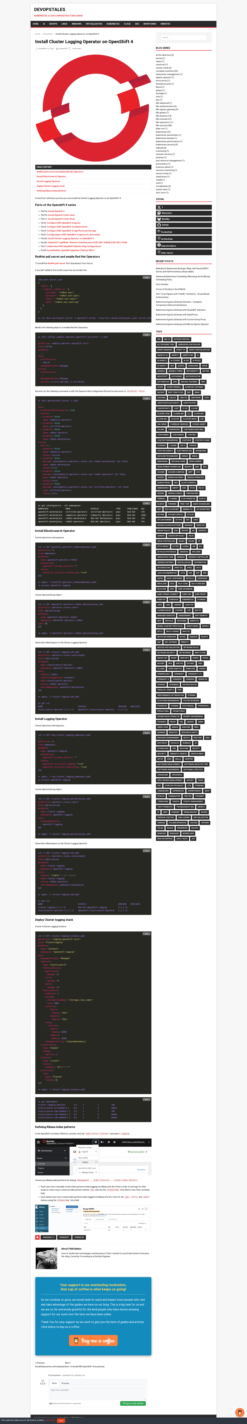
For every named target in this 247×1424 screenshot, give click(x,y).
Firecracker (192, 493)
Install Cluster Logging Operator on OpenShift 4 (71, 238)
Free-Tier (184, 504)
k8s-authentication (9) (166, 106)
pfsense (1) (161, 157)
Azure (160, 387)
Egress (160, 477)
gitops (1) (160, 90)
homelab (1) (161, 93)
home (35, 24)
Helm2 (181, 541)
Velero (204, 812)
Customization (184, 451)
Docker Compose (176, 472)
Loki (189, 610)
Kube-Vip (161, 600)
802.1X (167, 339)
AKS (172, 366)
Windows (76, 24)
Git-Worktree (203, 509)
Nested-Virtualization (168, 647)
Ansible (161, 371)
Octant (190, 663)
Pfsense (191, 695)
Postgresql (188, 706)
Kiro (172, 589)
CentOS (183, 398)
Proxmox (161, 722)
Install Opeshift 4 (56, 211)
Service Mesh (197, 754)
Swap (207, 791)
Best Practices (175, 392)
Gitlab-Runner (164, 520)
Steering (199, 786)
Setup (160, 759)
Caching (161, 398)
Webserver (182, 828)
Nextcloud (200, 653)
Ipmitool (178, 568)
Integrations (164, 568)
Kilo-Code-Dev (198, 584)
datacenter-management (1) (169, 74)
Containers (178, 435)
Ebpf (190, 472)
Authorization (193, 376)
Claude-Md (178, 414)
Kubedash (173, 600)
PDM (179, 690)
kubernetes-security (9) (167, 144)
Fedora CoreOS (175, 493)
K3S (197, 573)
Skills (178, 759)
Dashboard (201, 451)
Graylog (200, 525)
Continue (186, 440)
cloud (127, 24)
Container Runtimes (193, 430)
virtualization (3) (163, 186)
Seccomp (184, 748)
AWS (175, 382)
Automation (163, 382)
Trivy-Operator (165, 807)
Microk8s (181, 621)
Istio (198, 568)
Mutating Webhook (166, 637)
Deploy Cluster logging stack (51, 186)
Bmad (197, 392)
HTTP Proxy (163, 546)
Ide (194, 546)
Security (161, 754)
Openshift (63, 49)
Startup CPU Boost (174, 786)
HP (199, 541)
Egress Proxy (163, 483)
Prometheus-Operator (168, 716)
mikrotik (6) (161, 148)
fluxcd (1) (160, 87)
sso (137, 24)
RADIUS (175, 727)
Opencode (190, 669)
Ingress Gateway (165, 562)
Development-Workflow (169, 467)
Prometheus (179, 711)
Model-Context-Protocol (170, 626)
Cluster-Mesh (190, 419)
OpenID (202, 669)
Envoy (175, 488)
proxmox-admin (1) (164, 167)
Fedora (160, 493)
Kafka (160, 578)
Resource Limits (189, 732)
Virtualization (94, 24)
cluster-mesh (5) (164, 68)
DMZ (197, 467)
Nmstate (184, 658)
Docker (160, 472)
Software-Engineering (168, 770)
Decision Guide (178, 461)
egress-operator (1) (165, 77)
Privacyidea (163, 711)
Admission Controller (189, 344)
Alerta (181, 366)
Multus (186, 631)
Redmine (161, 732)
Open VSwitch (175, 669)
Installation (184, 562)
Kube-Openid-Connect (167, 594)
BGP (189, 392)
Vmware (161, 823)
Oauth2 (179, 663)
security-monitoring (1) (166, 170)
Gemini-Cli (188, 509)
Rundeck (187, 743)
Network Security (166, 653)
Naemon (193, 637)
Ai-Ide (186, 361)
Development (195, 461)
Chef (176, 408)
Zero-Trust (182, 839)
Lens (159, 605)
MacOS (198, 610)
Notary (161, 663)
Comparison (174, 430)
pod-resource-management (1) (170, 160)
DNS (205, 467)
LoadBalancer (164, 610)
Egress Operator (195, 477)
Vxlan (160, 828)
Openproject (163, 674)
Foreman (172, 504)
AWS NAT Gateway (189, 382)
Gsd (176, 531)
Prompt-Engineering (193, 716)
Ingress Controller (198, 557)
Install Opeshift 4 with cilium (61, 219)
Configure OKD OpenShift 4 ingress (63, 223)
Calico (172, 398)
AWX (203, 382)
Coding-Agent (199, 424)
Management (185, 616)
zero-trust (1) (162, 192)
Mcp (159, 621)
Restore (198, 738)
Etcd (192, 488)
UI (158, 812)
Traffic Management (193, 801)
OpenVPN (190, 679)
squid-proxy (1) (163, 176)
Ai (198, 355)
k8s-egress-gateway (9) (167, 109)
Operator (79, 1237)
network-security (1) (165, 154)
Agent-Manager (164, 350)
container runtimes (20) (167, 71)
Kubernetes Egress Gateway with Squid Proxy (177, 314)
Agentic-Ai (162, 355)
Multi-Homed (172, 631)
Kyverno (201, 600)
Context (192, 435)
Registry (173, 732)
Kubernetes (112, 24)
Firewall (161, 499)
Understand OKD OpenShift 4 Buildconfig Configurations (74, 246)
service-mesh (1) (164, 173)
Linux (64, 24)
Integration (200, 562)
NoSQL (206, 658)
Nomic (196, 658)
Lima (168, 605)
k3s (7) (159, 100)
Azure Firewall (174, 387)
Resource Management (168, 738)
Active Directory (165, 344)
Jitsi (182, 573)
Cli (188, 414)
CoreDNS (161, 446)
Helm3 (191, 541)
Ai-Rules (197, 361)
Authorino (177, 376)
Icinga (186, 546)
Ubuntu (201, 807)
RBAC (196, 727)
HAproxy (202, 531)
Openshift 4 (48, 1237)
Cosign (173, 446)
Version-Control (165, 817)
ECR (198, 472)
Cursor (192, 446)
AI (44, 24)
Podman (174, 706)
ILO (200, 546)
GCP (159, 509)
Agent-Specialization (199, 350)
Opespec (161, 685)
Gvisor (185, 531)
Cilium (194, 408)
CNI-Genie (161, 424)
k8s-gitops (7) (162, 112)
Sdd (174, 748)
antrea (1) (160, 58)
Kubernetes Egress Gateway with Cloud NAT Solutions (181, 310)
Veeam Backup (190, 812)
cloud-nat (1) (162, 64)
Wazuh (170, 828)
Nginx (174, 658)
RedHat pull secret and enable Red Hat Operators (60, 172)
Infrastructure (165, 557)
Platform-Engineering (168, 701)
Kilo (172, 584)
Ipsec (189, 568)
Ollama (161, 669)
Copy (146, 277)
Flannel (173, 499)
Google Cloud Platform (169, 525)
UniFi (165, 812)
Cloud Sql (162, 419)
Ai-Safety (162, 366)
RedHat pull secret (56, 263)
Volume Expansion (177, 823)
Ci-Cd (184, 408)
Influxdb (196, 552)
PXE (181, 722)
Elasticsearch (188, 483)
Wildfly (194, 828)
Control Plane (202, 440)
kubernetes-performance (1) (169, 141)
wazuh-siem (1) (163, 189)
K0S (190, 573)
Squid (200, 780)
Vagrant (175, 812)
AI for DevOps (162, 284)
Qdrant (190, 722)
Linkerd (177, 605)
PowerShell (203, 706)
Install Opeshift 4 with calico (61, 215)
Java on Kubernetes (167, 573)
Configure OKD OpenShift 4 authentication (67, 227)
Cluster (175, 419)
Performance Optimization (170, 695)
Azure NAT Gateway (194, 387)
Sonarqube (162, 775)
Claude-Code (163, 414)
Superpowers (194, 791)
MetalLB (169, 621)
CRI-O (182, 446)
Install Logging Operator (48, 181)
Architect (162, 376)
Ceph (206, 398)
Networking (185, 653)
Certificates (189, 403)
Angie (204, 366)
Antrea (205, 371)
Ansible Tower (176, 371)
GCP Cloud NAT (172, 509)
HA (193, 531)
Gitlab (190, 515)
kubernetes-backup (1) (166, 138)
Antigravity (192, 371)
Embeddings (163, 488)
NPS (170, 663)
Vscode (193, 823)
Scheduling (163, 748)
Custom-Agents (165, 451)
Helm (191, 536)
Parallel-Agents (165, 690)
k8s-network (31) (164, 119)
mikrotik (165, 24)
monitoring (150, 24)
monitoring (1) (162, 151)
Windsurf (174, 833)
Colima (160, 430)
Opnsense (174, 685)
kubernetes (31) (163, 132)
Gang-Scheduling (201, 504)
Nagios (204, 637)
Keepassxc (203, 578)
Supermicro (178, 791)
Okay (61, 1421)
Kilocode (161, 589)
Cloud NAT (199, 414)
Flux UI (202, 499)
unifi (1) (159, 183)
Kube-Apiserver (185, 589)
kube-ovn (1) (161, 128)
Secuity (196, 748)
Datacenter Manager (167, 456)
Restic (186, 738)
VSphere (205, 823)
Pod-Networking (191, 701)
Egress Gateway (175, 477)
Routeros (162, 743)
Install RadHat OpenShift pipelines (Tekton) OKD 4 (70, 250)
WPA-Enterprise (165, 839)
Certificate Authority (168, 403)
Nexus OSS (162, 658)
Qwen (200, 722)
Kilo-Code (183, 584)
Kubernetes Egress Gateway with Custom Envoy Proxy (181, 319)
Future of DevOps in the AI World (170, 289)
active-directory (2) (165, 55)
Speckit (190, 780)
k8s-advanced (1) (164, 103)
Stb (189, 786)
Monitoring (192, 626)
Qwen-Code (162, 727)
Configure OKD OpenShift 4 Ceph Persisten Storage (71, 231)
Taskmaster (174, 796)
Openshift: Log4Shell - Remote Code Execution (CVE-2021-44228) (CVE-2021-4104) (87, 242)
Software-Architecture (196, 764)
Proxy (173, 722)
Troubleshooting (185, 807)
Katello (190, 578)
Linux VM (189, 605)
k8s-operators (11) (164, 122)
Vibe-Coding (184, 817)
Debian (185, 456)
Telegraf (199, 796)
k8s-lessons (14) (163, 116)
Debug (195, 456)
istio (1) (159, 96)
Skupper (189, 759)
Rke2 (208, 738)
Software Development (168, 764)
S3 (196, 743)
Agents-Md (188, 355)
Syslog (160, 796)
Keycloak (162, 584)
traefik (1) (160, 180)
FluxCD (160, 504)
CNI (202, 419)
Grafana (189, 525)
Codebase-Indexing (179, 424)
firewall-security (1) (165, 84)
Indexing (184, 552)
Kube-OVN (186, 594)
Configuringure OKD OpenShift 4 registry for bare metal (73, 234)
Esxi (184, 488)
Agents (175, 355)
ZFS (193, 839)
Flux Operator (188, 499)
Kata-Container (174, 578)
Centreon (196, 398)
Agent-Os (180, 350)
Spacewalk (177, 775)
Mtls (159, 631)
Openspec (177, 679)
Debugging (162, 461)
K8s (204, 573)
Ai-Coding (175, 361)
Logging (179, 610)
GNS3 (195, 520)
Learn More (50, 1420)
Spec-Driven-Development (170, 780)
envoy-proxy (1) (163, 80)
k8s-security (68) (164, 125)
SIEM (169, 759)
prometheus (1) (163, 164)
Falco (201, 488)
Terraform (162, 801)
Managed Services (166, 616)
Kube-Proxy (200, 594)
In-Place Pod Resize (166, 552)
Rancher (186, 727)
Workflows (188, 833)
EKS (176, 483)
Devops (188, 467)
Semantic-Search (178, 754)
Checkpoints (163, 408)
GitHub (160, 515)
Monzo (205, 626)
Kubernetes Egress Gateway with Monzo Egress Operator (182, 324)
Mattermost (201, 616)
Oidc (200, 663)
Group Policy (163, 531)
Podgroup (162, 706)
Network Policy (191, 647)
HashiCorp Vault (176, 536)
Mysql (183, 637)
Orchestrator (189, 685)
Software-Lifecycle (193, 770)
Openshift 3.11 (195, 674)
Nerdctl (185, 642)
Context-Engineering (167, 440)
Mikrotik (194, 621)
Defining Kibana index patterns (51, 191)
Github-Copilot (175, 515)
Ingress (181, 557)
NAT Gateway (171, 642)
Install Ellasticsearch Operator (51, 176)
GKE (187, 520)
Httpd (176, 546)
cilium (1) (160, 61)
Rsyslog (175, 743)
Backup (160, 392)
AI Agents (162, 361)
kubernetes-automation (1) (168, 135)
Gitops (178, 520)
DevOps (53, 24)
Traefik (175, 801)
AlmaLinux (193, 366)
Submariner (163, 791)
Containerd (163, 435)
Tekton (187, 796)
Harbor (161, 536)
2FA (158, 339)
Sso (159, 786)
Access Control (182, 339)
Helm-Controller (166, 541)
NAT (159, 642)
